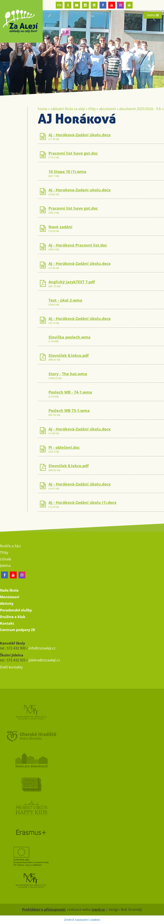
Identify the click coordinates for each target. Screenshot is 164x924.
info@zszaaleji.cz (42, 648)
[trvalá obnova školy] (82, 784)
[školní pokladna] (67, 5)
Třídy (92, 108)
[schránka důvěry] (59, 5)
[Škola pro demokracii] (82, 760)
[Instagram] (120, 5)
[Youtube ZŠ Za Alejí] (111, 5)
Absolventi (107, 108)
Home (42, 108)
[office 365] (76, 5)
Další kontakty (11, 667)
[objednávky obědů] (94, 5)
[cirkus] (82, 808)
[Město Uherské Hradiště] (82, 736)
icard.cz (98, 909)
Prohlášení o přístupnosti (43, 909)
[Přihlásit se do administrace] (159, 919)
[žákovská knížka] (85, 5)
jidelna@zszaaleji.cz (44, 660)
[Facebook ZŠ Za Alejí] (103, 5)
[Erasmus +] (129, 5)
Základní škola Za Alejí (68, 108)
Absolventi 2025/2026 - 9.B (140, 108)
